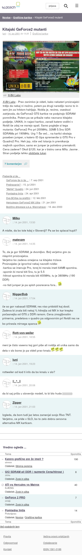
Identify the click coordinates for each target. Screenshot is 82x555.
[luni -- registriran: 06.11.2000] (6, 361)
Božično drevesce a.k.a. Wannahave (26, 206)
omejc (8, 500)
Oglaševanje (50, 542)
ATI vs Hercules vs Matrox (22, 484)
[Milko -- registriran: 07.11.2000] (6, 220)
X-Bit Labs (14, 95)
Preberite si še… (11, 176)
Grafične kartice (40, 33)
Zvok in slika (22, 478)
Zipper (17, 403)
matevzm (19, 240)
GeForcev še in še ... (17, 180)
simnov (8, 462)
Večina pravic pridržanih (56, 536)
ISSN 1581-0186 (52, 549)
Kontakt (7, 549)
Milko (16, 218)
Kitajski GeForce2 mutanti (24, 29)
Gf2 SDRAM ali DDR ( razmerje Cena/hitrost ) (34, 472)
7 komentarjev (13, 164)
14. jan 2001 (14, 33)
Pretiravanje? (13, 184)
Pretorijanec (11, 513)
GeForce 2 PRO (15, 497)
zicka (7, 475)
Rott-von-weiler (23, 333)
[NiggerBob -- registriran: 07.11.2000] (6, 296)
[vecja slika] (41, 67)
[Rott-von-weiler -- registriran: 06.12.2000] (6, 335)
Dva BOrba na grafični (18, 198)
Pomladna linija (14, 193)
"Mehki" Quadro (14, 189)
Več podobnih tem (10, 526)
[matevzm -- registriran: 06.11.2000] (6, 241)
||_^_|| (17, 381)
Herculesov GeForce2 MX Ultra (23, 202)
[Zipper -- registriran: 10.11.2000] (6, 404)
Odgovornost (10, 542)
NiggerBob (20, 294)
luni (15, 360)
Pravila (7, 536)
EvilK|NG (9, 487)
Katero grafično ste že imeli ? (24, 459)
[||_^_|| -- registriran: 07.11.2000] (6, 383)
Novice (19, 517)
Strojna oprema (24, 466)
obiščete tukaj (37, 153)
